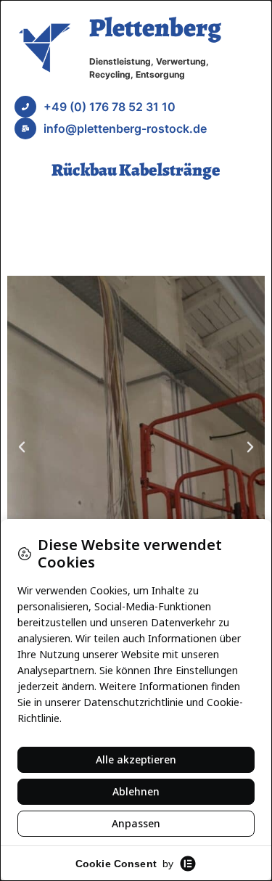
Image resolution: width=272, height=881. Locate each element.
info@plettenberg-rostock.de (125, 128)
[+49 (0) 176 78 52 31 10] (25, 107)
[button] (22, 447)
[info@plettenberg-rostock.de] (25, 128)
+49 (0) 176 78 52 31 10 (110, 106)
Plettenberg (155, 27)
